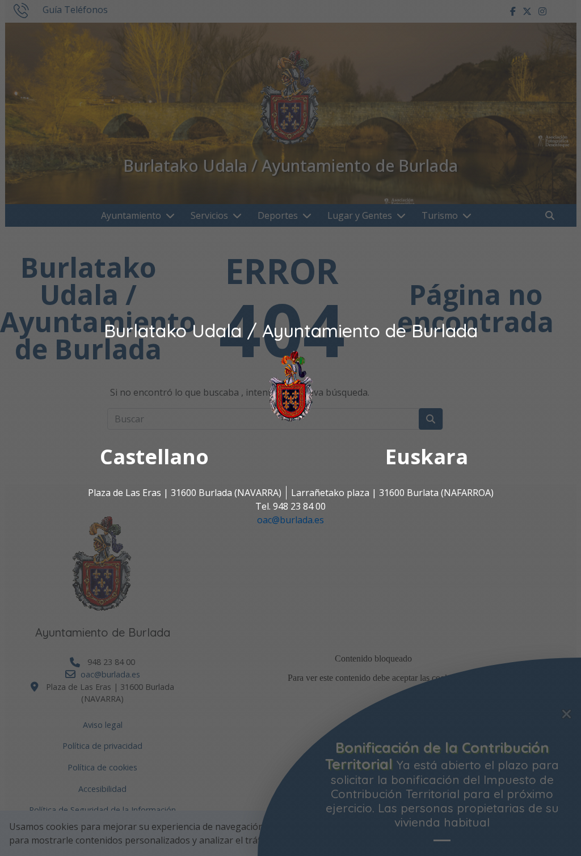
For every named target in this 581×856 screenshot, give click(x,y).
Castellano (154, 457)
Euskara (426, 457)
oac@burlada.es (290, 520)
